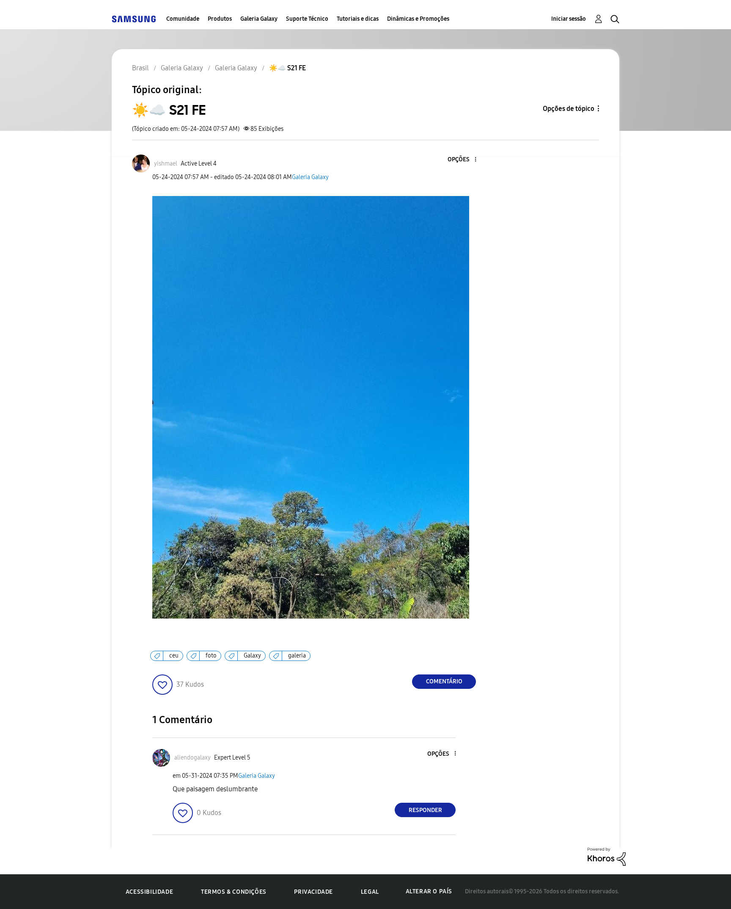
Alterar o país (429, 891)
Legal (370, 891)
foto (211, 655)
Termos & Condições (234, 891)
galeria (297, 655)
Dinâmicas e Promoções (418, 18)
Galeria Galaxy (259, 18)
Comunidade (182, 18)
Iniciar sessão (568, 18)
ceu (174, 655)
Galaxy (252, 655)
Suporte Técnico (307, 18)
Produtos (220, 18)
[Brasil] (134, 19)
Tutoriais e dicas (358, 18)
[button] (461, 160)
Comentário (444, 681)
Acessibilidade (149, 891)
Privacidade (313, 891)
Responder (425, 810)
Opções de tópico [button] (568, 109)
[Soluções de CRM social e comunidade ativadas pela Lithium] (607, 856)
